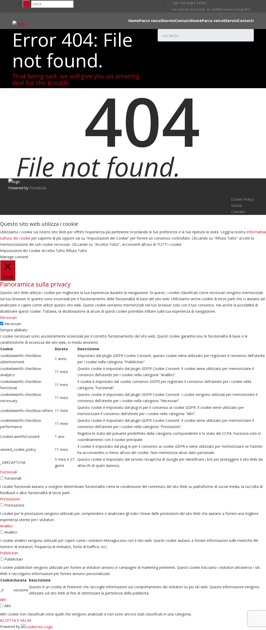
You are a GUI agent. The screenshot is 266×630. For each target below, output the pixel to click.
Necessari (12, 323)
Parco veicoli (151, 20)
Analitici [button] (6, 525)
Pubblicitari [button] (9, 552)
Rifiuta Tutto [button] (76, 250)
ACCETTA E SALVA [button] (15, 620)
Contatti (183, 20)
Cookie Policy (242, 199)
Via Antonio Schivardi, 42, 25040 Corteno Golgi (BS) (210, 9)
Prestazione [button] (10, 498)
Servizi (169, 20)
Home (133, 20)
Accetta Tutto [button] (53, 250)
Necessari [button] (8, 317)
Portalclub (37, 187)
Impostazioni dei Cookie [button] (20, 250)
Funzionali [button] (8, 472)
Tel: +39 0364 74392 (189, 3)
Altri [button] (3, 599)
